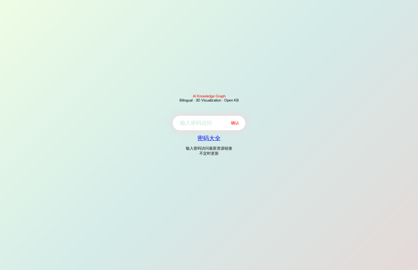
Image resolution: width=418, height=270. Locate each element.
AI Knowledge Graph (209, 96)
